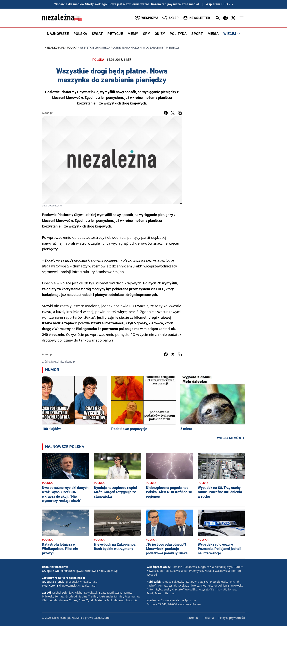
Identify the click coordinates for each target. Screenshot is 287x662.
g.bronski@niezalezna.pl (82, 581)
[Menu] (241, 18)
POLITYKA (178, 34)
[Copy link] (180, 113)
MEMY (132, 34)
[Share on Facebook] (166, 113)
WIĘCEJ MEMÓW (229, 438)
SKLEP (173, 18)
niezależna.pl (55, 47)
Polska (72, 47)
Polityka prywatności (231, 618)
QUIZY (160, 34)
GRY (146, 34)
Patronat (192, 618)
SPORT (197, 34)
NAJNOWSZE (58, 34)
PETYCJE (115, 34)
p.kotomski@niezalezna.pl (79, 585)
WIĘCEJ (229, 34)
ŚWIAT (97, 34)
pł (51, 112)
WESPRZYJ (149, 18)
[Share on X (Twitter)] (173, 113)
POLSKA (80, 34)
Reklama (208, 618)
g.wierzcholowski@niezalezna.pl (97, 571)
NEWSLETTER (199, 18)
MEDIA (213, 34)
